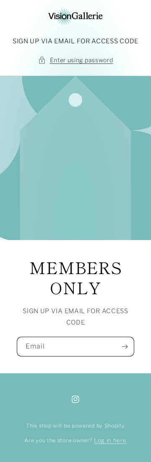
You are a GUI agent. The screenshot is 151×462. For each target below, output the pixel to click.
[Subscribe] (124, 346)
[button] (75, 60)
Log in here (110, 440)
